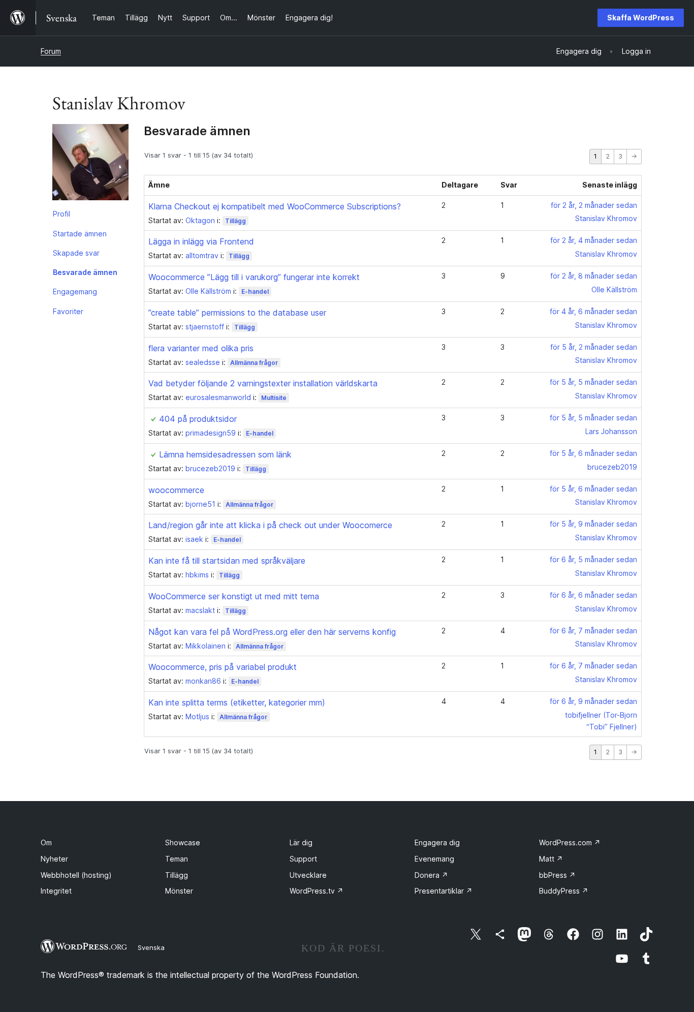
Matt (551, 858)
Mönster (179, 890)
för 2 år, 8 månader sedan (593, 275)
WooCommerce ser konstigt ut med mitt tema (233, 596)
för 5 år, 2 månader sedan (593, 347)
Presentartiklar (443, 890)
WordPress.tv (316, 890)
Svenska (151, 947)
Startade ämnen (80, 233)
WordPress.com (570, 842)
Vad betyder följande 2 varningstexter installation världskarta (262, 383)
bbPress (557, 875)
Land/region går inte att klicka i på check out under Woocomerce (270, 525)
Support (303, 858)
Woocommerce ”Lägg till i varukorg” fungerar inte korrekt (254, 277)
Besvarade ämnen (85, 272)
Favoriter (68, 311)
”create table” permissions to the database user (237, 313)
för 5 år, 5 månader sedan (593, 382)
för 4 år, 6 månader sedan (593, 311)
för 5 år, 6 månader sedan (593, 453)
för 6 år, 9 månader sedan (593, 701)
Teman (176, 858)
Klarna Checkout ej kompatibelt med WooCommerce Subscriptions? (274, 206)
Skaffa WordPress (640, 17)
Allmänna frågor (254, 362)
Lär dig (301, 842)
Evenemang (434, 858)
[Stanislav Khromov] (90, 164)
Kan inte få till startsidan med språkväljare (226, 561)
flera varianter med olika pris (201, 348)
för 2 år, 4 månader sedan (593, 240)
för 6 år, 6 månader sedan (593, 595)
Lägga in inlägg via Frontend (201, 241)
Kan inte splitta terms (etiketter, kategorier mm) (236, 702)
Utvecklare (308, 875)
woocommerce (176, 490)
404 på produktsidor (198, 419)
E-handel (255, 291)
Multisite (274, 398)
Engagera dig (437, 842)
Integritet (56, 890)
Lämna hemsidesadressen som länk (225, 454)
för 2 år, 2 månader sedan (594, 205)
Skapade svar (76, 253)
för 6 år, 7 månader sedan (593, 630)
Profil (61, 213)
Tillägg (235, 221)
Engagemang (75, 291)
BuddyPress (563, 890)
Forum (51, 51)
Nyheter (54, 858)
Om (46, 842)
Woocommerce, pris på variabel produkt (222, 667)
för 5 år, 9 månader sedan (593, 523)
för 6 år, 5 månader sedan (593, 559)
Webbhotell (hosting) (76, 875)
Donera (431, 875)
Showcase (182, 842)
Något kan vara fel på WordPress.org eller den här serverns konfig (272, 632)
